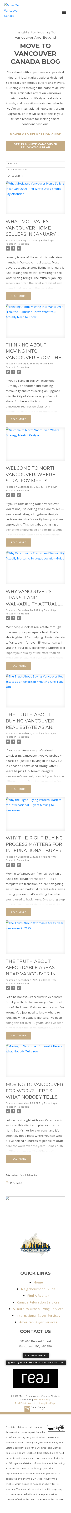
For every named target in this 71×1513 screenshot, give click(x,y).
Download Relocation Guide (35, 134)
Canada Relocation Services (38, 1302)
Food (22, 1175)
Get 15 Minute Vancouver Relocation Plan (35, 146)
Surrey (34, 381)
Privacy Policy (41, 1399)
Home (38, 1282)
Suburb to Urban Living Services (38, 1309)
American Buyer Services (38, 1322)
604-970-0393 (37, 1355)
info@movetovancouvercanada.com (37, 1363)
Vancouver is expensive (46, 997)
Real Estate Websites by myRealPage (35, 1403)
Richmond (48, 381)
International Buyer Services (38, 1316)
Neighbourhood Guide (38, 1289)
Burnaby (12, 386)
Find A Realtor (38, 1296)
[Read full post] (35, 200)
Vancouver (30, 755)
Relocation (23, 243)
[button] (35, 134)
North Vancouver (47, 504)
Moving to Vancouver (20, 873)
